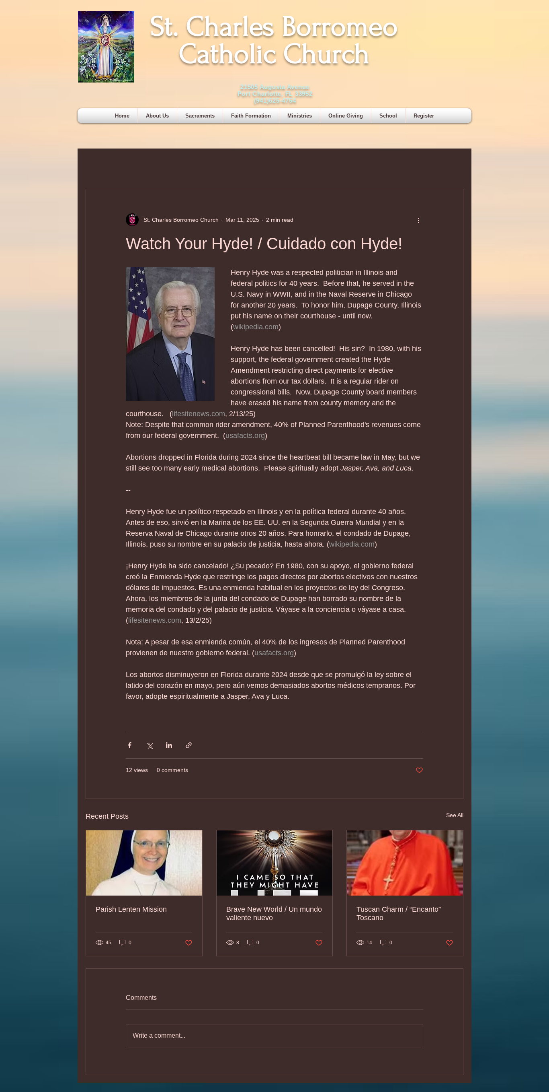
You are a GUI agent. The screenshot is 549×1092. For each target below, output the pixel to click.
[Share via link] (189, 745)
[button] (200, 115)
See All (454, 815)
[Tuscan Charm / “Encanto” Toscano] (405, 863)
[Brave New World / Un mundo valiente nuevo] (275, 863)
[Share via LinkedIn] (169, 745)
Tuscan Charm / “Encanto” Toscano (398, 913)
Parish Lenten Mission (131, 909)
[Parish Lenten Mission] (144, 863)
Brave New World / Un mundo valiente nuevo (274, 913)
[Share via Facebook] (129, 745)
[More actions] (418, 220)
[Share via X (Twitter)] (149, 745)
